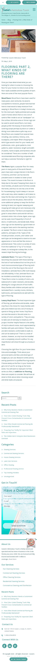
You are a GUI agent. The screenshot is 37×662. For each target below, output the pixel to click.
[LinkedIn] (10, 646)
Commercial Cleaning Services (14, 453)
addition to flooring (23, 371)
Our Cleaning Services (11, 569)
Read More (12, 559)
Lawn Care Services (10, 461)
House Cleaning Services (12, 457)
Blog (9, 20)
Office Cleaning (9, 465)
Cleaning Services (10, 449)
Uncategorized (9, 476)
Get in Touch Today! (18, 659)
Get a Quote (14, 2)
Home (3, 20)
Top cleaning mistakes (11, 473)
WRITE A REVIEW (30, 2)
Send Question (18, 526)
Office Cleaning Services (12, 577)
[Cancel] (34, 9)
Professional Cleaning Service (14, 469)
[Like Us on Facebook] (4, 646)
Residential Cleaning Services (13, 581)
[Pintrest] (15, 646)
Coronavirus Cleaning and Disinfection (17, 585)
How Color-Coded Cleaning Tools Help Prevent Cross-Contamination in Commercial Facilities (16, 418)
